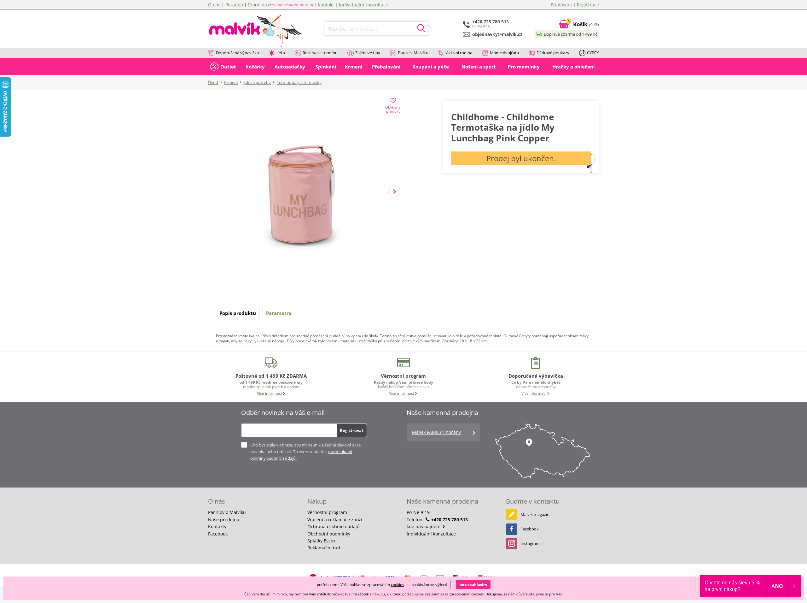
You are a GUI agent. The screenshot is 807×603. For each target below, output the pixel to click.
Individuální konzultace (363, 5)
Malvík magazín (534, 514)
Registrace (588, 5)
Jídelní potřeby (257, 82)
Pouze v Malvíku (413, 53)
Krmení (231, 82)
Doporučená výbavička (237, 53)
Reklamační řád (323, 548)
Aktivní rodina (459, 53)
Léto (280, 53)
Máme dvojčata (504, 53)
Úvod (213, 82)
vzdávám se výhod (429, 584)
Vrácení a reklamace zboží (334, 520)
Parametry (279, 313)
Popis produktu (237, 313)
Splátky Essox (321, 541)
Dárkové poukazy (553, 53)
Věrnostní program (327, 512)
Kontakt (326, 5)
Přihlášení (561, 5)
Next (394, 191)
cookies (397, 584)
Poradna (234, 5)
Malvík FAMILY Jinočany (436, 432)
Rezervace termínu (320, 53)
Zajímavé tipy (367, 53)
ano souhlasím (473, 584)
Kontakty (217, 526)
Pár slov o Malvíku (227, 512)
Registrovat (351, 430)
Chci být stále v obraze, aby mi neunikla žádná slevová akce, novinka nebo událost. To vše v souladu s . (306, 451)
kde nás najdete (424, 526)
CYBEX (593, 53)
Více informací (269, 393)
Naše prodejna (223, 520)
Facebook (218, 534)
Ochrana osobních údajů (333, 526)
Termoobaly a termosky (299, 82)
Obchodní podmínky (328, 534)
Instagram (530, 543)
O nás (214, 5)
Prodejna (257, 5)
